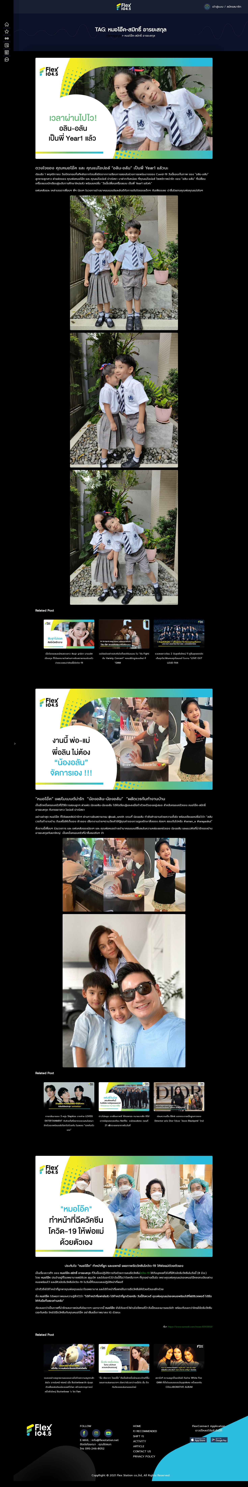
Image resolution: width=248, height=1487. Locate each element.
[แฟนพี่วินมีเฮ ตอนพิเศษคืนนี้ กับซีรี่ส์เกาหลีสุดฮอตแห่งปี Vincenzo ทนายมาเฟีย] (124, 1097)
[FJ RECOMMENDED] (6, 31)
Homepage (113, 36)
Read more (127, 662)
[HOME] (6, 24)
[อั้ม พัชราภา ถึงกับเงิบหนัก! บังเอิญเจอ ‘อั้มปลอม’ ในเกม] (124, 1359)
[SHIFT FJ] (6, 38)
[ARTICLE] (6, 52)
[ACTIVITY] (6, 45)
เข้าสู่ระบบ (217, 7)
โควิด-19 (145, 1273)
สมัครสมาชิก (234, 7)
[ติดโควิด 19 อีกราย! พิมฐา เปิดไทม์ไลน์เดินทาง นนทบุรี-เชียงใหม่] (69, 635)
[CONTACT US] (6, 59)
